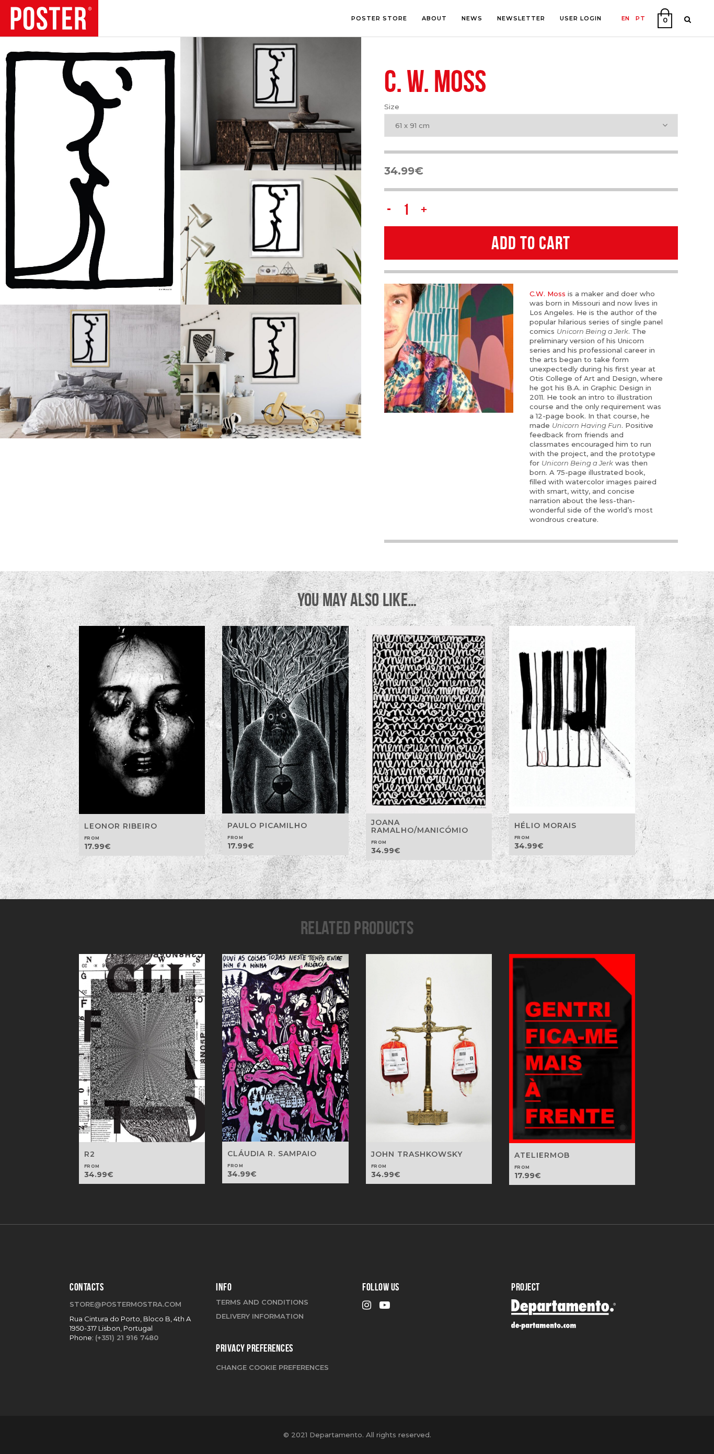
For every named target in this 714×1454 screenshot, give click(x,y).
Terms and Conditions (262, 1302)
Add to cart (530, 242)
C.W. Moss (548, 293)
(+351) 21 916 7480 (126, 1337)
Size (391, 106)
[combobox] (530, 125)
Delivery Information (260, 1316)
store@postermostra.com (125, 1304)
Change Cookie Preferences (272, 1367)
